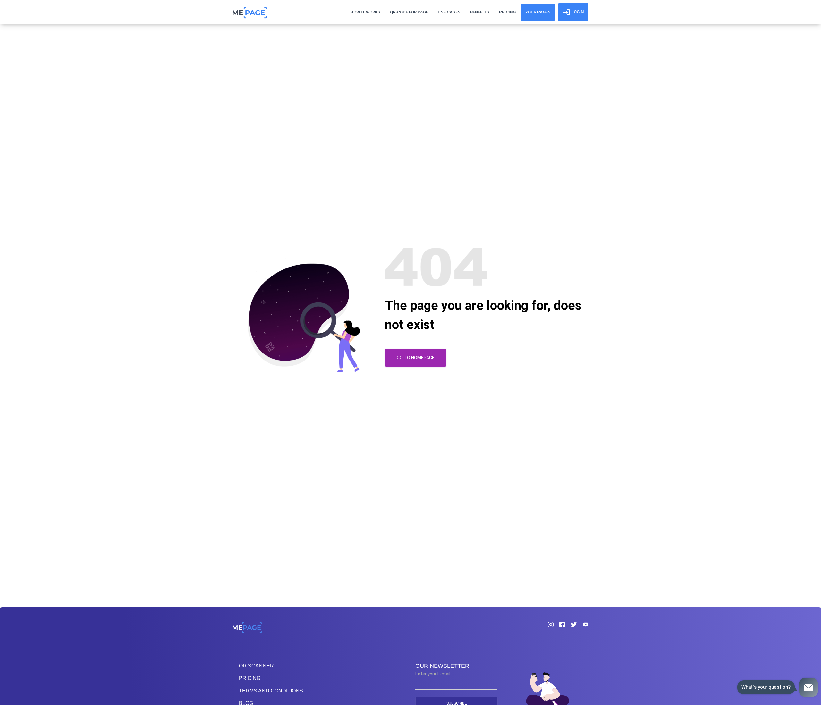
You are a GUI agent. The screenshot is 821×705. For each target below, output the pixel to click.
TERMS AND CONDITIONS (271, 690)
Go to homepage (416, 357)
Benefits (479, 12)
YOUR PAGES (538, 12)
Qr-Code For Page (409, 12)
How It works (365, 12)
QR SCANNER (256, 665)
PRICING (249, 678)
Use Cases (449, 12)
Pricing (507, 12)
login (577, 11)
